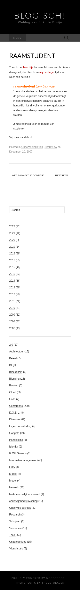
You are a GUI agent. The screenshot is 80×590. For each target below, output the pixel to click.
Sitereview (51, 146)
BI (10, 365)
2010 (12, 307)
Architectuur (16, 351)
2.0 (11, 344)
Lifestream (62, 175)
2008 (12, 321)
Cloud (12, 392)
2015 (12, 273)
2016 (12, 267)
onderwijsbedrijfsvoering (23, 501)
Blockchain (15, 371)
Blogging (14, 378)
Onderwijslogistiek (32, 146)
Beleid (13, 358)
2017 (12, 260)
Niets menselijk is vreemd (24, 494)
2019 (12, 246)
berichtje (28, 67)
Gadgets (14, 433)
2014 (12, 280)
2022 (12, 226)
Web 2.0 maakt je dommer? (26, 175)
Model (12, 480)
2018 (12, 253)
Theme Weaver (53, 583)
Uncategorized (17, 541)
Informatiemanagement (23, 460)
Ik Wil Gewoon (17, 453)
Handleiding (16, 439)
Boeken (13, 385)
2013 (12, 287)
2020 (12, 239)
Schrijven (14, 521)
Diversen (14, 419)
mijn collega (46, 72)
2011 (12, 301)
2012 (12, 294)
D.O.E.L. (14, 412)
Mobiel (13, 473)
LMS (12, 467)
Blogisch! (40, 15)
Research (15, 514)
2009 (12, 314)
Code (12, 399)
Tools (12, 534)
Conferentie (16, 405)
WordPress (55, 578)
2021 (12, 233)
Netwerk (14, 487)
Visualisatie (16, 548)
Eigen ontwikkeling (20, 426)
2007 (12, 328)
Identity (13, 446)
